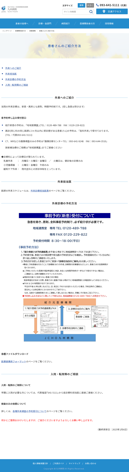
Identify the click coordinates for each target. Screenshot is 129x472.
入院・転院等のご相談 (16, 84)
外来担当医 (11, 73)
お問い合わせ (90, 463)
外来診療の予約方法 (15, 79)
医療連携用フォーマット (13, 361)
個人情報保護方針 (40, 463)
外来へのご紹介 (13, 68)
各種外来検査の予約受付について (29, 411)
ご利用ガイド (58, 463)
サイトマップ (74, 463)
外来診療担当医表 (40, 190)
